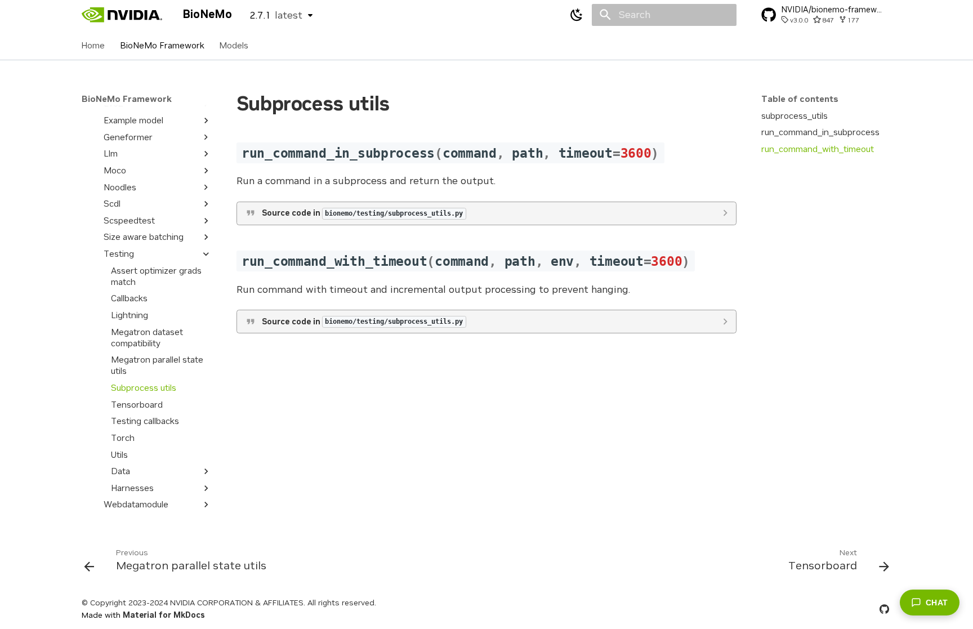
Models (233, 44)
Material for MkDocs (164, 615)
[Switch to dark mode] (577, 14)
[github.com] (884, 608)
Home (93, 44)
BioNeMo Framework (162, 44)
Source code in (362, 213)
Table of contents (799, 98)
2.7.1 (276, 15)
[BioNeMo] (122, 14)
